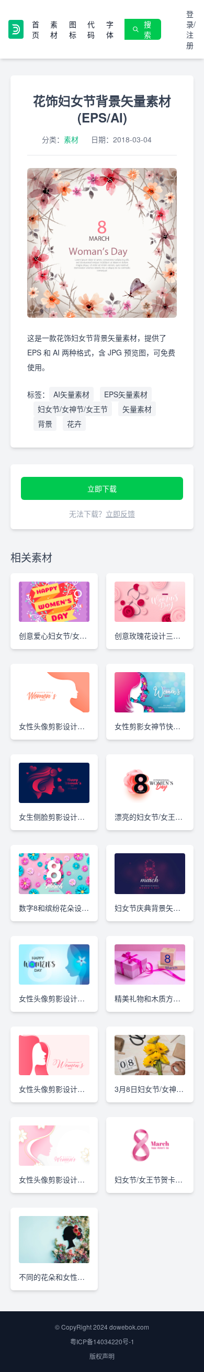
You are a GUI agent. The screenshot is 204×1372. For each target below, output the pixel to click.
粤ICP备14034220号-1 (102, 1341)
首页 (35, 29)
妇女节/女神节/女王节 (73, 409)
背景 (45, 423)
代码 (91, 29)
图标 (72, 29)
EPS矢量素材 (126, 394)
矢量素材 (137, 409)
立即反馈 (120, 513)
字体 (110, 29)
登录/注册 (191, 29)
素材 (54, 29)
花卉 (74, 423)
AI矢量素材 (71, 394)
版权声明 (102, 1356)
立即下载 (102, 488)
